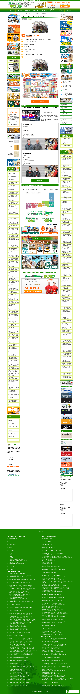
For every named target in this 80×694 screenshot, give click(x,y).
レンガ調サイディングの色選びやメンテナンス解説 (14, 252)
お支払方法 (11, 554)
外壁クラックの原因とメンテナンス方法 (13, 249)
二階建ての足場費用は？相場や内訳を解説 (66, 248)
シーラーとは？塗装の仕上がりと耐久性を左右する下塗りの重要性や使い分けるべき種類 (57, 678)
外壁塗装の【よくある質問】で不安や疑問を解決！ (17, 573)
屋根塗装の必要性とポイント (47, 563)
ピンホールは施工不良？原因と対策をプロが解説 (13, 259)
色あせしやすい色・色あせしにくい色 (66, 90)
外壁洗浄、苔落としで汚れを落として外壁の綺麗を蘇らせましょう (53, 621)
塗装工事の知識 (12, 173)
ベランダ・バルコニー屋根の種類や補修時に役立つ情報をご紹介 (20, 651)
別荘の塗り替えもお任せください (66, 146)
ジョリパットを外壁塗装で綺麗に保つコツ (66, 285)
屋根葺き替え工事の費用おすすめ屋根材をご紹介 (13, 209)
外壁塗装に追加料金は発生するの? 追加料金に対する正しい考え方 (53, 579)
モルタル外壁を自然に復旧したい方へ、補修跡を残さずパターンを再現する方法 (22, 620)
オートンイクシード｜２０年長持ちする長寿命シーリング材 (52, 660)
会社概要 (69, 10)
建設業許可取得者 (12, 430)
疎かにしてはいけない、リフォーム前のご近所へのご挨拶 (19, 589)
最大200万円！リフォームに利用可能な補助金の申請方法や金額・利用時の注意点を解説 (57, 557)
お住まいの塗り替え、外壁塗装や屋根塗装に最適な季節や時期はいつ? (21, 614)
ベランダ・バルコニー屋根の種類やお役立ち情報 (14, 365)
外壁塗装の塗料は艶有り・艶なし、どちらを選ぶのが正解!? (52, 673)
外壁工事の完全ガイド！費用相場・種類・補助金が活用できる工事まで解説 (22, 588)
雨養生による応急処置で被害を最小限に (66, 321)
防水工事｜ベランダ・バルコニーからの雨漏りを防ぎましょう (52, 575)
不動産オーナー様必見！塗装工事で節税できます (66, 238)
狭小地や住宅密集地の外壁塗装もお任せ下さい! (13, 318)
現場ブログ (11, 541)
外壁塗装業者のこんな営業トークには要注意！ (66, 252)
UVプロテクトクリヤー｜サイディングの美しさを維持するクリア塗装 (54, 654)
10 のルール (11, 547)
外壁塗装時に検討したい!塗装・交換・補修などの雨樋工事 (52, 603)
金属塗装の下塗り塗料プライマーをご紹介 (66, 225)
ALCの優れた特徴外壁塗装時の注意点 (12, 391)
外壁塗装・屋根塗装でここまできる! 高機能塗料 (17, 623)
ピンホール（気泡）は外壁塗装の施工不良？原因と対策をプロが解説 (20, 622)
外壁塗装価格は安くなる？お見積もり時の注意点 (14, 203)
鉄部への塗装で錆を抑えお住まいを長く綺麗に (13, 338)
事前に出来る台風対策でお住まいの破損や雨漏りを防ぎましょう (20, 664)
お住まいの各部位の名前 (13, 216)
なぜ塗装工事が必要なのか (14, 176)
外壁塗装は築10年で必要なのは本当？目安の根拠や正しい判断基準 (20, 585)
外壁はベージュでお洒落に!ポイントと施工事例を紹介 (67, 351)
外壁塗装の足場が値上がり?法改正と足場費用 (67, 245)
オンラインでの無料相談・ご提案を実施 (66, 156)
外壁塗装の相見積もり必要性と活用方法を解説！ (66, 169)
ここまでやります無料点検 (60, 10)
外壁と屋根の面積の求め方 (14, 394)
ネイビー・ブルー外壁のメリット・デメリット (66, 338)
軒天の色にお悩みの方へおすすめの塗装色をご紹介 (14, 289)
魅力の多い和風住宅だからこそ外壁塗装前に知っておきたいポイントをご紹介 (55, 588)
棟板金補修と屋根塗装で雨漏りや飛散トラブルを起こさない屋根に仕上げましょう (23, 650)
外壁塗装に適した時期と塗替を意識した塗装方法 (13, 223)
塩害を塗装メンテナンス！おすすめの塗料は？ (14, 381)
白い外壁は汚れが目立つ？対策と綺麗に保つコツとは (66, 347)
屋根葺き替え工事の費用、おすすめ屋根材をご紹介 (51, 566)
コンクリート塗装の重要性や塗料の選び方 (13, 358)
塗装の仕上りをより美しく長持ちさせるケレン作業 (14, 262)
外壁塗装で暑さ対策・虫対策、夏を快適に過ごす (50, 631)
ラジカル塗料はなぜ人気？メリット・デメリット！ (66, 374)
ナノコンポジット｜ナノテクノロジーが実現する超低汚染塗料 (52, 651)
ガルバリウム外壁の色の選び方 (65, 212)
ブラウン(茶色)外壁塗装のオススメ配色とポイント (66, 354)
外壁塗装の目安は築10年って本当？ (12, 186)
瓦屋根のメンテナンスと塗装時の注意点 (13, 332)
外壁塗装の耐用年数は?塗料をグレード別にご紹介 (14, 219)
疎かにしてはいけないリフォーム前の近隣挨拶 (66, 189)
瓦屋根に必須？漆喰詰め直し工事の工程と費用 (50, 590)
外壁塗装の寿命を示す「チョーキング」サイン (13, 246)
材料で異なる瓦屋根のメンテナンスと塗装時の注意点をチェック (53, 591)
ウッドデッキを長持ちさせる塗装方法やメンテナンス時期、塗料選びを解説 (55, 613)
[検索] (72, 14)
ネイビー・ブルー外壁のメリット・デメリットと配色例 (18, 673)
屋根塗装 (13, 64)
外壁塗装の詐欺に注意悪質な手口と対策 (66, 182)
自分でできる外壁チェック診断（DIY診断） (16, 600)
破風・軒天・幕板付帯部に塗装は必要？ (13, 279)
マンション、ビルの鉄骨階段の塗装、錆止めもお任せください (52, 610)
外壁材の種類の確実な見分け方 (64, 202)
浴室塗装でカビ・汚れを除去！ (12, 351)
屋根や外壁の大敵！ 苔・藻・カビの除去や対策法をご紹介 (52, 622)
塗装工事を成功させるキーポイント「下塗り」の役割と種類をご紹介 (54, 679)
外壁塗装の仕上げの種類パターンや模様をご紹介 (66, 364)
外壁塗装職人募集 (12, 565)
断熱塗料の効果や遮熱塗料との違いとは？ (66, 311)
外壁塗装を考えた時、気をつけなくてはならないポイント (19, 625)
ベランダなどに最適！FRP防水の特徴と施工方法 (14, 371)
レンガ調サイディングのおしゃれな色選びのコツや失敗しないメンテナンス (22, 619)
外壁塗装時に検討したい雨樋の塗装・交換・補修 (13, 299)
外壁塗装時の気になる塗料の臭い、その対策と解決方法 (18, 591)
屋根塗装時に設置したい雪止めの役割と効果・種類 (14, 302)
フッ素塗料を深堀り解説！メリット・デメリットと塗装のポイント (20, 682)
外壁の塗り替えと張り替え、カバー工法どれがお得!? (66, 199)
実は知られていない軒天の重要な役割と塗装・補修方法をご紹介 (53, 597)
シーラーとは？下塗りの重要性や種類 (66, 229)
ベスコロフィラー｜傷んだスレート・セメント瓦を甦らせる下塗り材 (54, 644)
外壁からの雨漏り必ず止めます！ (47, 559)
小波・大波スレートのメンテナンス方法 (13, 404)
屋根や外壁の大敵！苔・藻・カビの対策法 (66, 298)
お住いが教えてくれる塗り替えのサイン (13, 183)
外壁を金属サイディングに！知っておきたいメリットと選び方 (52, 582)
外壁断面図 (11, 397)
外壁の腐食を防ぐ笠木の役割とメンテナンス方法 (14, 295)
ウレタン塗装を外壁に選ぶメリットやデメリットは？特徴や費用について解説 (55, 664)
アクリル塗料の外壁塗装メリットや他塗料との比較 (14, 229)
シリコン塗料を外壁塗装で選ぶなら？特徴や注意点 (14, 236)
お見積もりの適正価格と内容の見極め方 (66, 179)
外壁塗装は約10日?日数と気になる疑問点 (66, 186)
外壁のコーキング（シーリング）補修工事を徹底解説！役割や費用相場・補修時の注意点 (57, 581)
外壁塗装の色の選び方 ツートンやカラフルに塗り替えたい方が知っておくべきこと (23, 579)
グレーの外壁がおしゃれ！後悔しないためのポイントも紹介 (19, 675)
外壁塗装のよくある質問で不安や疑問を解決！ (66, 159)
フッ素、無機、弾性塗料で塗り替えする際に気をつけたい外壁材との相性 (21, 647)
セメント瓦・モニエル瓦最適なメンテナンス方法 (13, 335)
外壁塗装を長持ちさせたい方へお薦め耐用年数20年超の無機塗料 (53, 676)
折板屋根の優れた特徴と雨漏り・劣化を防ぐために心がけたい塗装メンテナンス (55, 585)
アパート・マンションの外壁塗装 (47, 628)
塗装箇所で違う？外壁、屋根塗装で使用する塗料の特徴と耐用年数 (53, 670)
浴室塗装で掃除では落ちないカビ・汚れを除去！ (50, 615)
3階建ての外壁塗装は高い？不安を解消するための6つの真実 (19, 592)
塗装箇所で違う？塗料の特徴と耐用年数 (66, 219)
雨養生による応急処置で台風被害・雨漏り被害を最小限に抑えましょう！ (21, 666)
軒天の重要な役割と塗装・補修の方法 (12, 285)
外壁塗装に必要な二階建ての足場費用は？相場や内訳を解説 (52, 634)
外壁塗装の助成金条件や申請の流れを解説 (66, 163)
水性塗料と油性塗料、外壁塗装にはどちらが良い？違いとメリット (53, 675)
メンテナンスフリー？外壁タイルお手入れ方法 (66, 275)
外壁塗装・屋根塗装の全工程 (47, 544)
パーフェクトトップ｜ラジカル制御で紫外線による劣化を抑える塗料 (54, 638)
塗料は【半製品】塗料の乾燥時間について (13, 384)
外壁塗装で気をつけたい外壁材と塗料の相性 (13, 401)
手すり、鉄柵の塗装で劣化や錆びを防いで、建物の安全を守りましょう (54, 612)
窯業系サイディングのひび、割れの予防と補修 (66, 262)
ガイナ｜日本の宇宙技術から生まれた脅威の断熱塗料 (51, 657)
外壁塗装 (13, 61)
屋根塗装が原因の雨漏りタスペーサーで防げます (13, 315)
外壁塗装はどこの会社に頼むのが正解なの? (16, 635)
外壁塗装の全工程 (12, 189)
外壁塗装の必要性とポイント (47, 562)
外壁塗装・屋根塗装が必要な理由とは (15, 597)
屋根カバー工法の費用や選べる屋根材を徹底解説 (13, 213)
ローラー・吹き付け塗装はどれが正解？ (65, 288)
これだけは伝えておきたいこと (14, 544)
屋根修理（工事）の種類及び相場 (12, 206)
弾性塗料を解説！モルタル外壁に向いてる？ (66, 361)
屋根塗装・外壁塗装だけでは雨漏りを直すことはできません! (19, 594)
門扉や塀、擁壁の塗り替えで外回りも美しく (49, 572)
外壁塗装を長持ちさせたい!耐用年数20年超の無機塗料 (67, 232)
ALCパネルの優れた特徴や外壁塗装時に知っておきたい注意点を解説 (20, 641)
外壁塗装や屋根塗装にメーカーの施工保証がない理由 (66, 235)
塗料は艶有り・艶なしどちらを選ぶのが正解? (66, 268)
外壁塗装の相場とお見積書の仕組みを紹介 (66, 172)
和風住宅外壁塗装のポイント (65, 278)
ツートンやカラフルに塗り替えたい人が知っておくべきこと (67, 94)
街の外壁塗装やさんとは (13, 538)
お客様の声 (27, 10)
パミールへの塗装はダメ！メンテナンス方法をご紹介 (66, 308)
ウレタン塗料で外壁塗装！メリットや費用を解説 (14, 233)
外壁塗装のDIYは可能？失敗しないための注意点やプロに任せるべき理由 (21, 601)
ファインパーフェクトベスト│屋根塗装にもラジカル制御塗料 (52, 639)
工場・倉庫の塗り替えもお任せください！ (66, 139)
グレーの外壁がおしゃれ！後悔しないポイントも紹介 (66, 341)
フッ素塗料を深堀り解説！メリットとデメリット (66, 357)
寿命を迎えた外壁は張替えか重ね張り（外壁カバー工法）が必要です (54, 569)
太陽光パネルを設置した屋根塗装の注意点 (66, 301)
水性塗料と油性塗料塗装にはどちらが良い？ (66, 271)
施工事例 (20, 10)
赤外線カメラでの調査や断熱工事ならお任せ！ (13, 200)
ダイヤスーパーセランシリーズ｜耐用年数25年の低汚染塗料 (52, 645)
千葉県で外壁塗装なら (13, 426)
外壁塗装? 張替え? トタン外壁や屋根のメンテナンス (51, 584)
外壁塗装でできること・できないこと (13, 266)
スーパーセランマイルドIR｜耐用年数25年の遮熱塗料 (51, 642)
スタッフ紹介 (11, 423)
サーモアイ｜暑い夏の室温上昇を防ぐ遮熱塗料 (50, 641)
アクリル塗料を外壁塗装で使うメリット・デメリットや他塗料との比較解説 (55, 663)
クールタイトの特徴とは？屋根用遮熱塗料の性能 (66, 371)
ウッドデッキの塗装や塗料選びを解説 (13, 348)
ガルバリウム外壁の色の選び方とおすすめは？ (17, 610)
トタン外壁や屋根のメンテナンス (12, 325)
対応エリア (11, 556)
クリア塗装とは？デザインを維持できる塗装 (14, 239)
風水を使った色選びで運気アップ (67, 82)
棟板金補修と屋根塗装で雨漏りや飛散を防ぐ (13, 361)
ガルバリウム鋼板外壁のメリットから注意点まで (66, 209)
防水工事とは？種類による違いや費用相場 (14, 368)
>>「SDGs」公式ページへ (12, 474)
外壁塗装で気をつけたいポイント (13, 272)
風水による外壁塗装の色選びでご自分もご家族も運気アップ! (19, 582)
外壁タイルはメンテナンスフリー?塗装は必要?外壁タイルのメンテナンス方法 (55, 587)
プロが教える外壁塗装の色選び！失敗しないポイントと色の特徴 (20, 575)
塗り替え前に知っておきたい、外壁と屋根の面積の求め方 (19, 642)
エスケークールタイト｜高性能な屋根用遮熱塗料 (50, 648)
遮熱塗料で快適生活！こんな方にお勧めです (49, 650)
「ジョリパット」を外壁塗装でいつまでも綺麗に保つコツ (19, 645)
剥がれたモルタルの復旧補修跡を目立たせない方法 (14, 256)
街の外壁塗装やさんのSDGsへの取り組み (16, 559)
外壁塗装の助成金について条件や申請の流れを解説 (51, 578)
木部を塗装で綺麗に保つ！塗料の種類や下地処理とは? (67, 305)
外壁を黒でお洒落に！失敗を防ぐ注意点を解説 (66, 344)
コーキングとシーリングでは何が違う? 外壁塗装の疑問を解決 (19, 639)
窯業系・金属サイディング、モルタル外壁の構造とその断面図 (19, 644)
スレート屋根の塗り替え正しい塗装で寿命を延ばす (14, 312)
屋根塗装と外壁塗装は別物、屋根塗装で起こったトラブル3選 (19, 632)
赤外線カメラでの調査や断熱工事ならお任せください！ (51, 560)
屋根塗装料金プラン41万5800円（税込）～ (49, 547)
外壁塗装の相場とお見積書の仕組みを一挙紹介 (50, 551)
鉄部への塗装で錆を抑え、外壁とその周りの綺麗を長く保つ (52, 609)
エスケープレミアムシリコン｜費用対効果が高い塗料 (51, 647)
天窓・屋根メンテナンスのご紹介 (13, 292)
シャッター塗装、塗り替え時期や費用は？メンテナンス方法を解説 (53, 616)
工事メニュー (36, 10)
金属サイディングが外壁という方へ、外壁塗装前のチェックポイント (54, 685)
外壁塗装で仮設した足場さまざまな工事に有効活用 (66, 242)
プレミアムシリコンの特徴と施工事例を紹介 (66, 367)
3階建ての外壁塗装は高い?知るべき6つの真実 (67, 196)
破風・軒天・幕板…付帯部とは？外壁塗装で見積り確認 (51, 594)
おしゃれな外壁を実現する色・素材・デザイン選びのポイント (19, 672)
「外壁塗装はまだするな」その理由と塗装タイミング (14, 193)
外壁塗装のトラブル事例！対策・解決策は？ (66, 328)
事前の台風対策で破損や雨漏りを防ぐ (65, 318)
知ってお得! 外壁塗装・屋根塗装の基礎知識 (16, 595)
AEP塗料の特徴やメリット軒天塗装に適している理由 (66, 377)
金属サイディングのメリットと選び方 (12, 322)
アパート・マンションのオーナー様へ (66, 143)
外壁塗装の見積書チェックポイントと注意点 (66, 176)
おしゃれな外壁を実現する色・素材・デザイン (66, 334)
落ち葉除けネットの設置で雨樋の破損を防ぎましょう (51, 606)
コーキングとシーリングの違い (14, 388)
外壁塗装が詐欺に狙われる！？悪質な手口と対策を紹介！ (19, 629)
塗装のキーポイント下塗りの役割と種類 (65, 222)
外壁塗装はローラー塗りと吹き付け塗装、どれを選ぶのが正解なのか (20, 638)
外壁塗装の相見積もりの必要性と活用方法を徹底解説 (18, 628)
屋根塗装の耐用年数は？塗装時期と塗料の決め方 (66, 331)
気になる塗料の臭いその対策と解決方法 (65, 192)
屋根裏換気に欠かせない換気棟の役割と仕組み (13, 378)
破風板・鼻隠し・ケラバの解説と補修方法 (14, 282)
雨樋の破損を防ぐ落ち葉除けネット (12, 305)
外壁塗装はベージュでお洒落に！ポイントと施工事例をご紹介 (19, 679)
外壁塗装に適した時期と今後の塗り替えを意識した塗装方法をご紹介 (20, 613)
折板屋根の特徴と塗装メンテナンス (12, 328)
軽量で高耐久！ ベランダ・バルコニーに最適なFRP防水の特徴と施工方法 (21, 654)
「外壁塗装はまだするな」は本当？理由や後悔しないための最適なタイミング (22, 586)
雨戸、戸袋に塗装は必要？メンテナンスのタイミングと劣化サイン (53, 619)
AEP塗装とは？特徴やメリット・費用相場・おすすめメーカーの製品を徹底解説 (55, 667)
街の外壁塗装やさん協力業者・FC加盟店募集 (16, 563)
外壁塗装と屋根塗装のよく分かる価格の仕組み (50, 540)
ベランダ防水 (13, 70)
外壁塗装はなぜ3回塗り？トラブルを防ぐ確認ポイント (18, 626)
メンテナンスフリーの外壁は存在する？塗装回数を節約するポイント (20, 607)
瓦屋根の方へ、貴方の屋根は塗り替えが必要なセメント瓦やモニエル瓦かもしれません (57, 593)
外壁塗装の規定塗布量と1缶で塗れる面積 (66, 291)
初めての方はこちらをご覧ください (48, 538)
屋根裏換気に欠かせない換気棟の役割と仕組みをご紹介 (18, 657)
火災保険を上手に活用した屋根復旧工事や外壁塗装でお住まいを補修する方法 (55, 556)
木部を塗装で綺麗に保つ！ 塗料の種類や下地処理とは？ (18, 660)
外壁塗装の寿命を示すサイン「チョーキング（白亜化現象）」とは (20, 616)
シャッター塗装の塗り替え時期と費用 (12, 355)
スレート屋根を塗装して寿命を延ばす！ (49, 625)
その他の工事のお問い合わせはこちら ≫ (40, 101)
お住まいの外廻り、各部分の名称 (14, 604)
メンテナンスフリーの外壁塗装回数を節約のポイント (66, 205)
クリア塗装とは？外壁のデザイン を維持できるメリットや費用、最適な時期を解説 (56, 666)
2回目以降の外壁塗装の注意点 (65, 215)
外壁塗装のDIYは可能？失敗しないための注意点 (66, 255)
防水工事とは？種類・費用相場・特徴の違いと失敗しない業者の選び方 (21, 653)
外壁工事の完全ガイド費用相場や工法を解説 (13, 196)
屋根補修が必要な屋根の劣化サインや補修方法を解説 (51, 607)
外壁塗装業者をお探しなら (13, 562)
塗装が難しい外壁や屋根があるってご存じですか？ (66, 258)
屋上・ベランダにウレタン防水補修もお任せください (14, 374)
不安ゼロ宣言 (11, 551)
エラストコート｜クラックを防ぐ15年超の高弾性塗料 (51, 653)
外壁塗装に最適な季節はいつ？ (13, 226)
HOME (23, 13)
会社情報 (10, 553)
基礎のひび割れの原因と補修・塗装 (65, 324)
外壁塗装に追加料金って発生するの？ (65, 166)
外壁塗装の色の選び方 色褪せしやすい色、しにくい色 (18, 576)
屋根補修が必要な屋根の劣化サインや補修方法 (13, 309)
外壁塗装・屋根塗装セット (13, 67)
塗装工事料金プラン (52, 10)
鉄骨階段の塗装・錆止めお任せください (13, 342)
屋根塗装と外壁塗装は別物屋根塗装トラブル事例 (14, 269)
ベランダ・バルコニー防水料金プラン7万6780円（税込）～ (52, 550)
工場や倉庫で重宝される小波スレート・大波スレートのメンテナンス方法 (21, 648)
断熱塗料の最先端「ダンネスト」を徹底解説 (66, 314)
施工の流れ (44, 10)
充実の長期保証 (11, 550)
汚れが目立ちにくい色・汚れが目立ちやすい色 (67, 86)
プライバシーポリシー (13, 433)
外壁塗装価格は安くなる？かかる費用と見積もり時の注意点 (52, 553)
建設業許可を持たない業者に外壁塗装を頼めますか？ (18, 560)
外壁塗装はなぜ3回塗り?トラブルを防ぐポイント (13, 276)
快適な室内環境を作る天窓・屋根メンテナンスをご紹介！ (52, 600)
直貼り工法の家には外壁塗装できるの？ (65, 265)
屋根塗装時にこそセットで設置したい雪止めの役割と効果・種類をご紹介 (54, 604)
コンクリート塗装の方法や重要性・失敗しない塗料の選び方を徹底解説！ (54, 618)
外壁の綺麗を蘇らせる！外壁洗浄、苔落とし (66, 295)
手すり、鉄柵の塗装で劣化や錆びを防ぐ (13, 345)
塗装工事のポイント (12, 179)
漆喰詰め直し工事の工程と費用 (65, 281)
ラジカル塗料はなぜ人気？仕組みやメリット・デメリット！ (19, 685)
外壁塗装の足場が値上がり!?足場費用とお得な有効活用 (51, 632)
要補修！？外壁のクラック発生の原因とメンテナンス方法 (19, 617)
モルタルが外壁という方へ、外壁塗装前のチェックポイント (52, 682)
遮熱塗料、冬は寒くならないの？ (47, 669)
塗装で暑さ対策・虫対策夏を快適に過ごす (13, 242)
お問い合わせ (11, 436)
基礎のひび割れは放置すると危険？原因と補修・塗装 (18, 667)
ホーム (11, 10)
